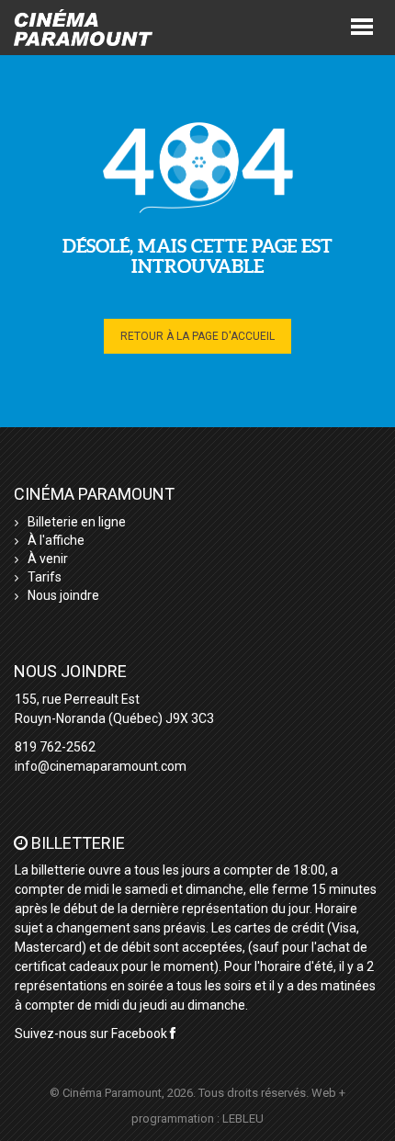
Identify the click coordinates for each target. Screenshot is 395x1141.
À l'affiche (56, 540)
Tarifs (45, 577)
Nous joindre (63, 595)
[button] (362, 25)
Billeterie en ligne (77, 521)
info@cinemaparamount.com (100, 766)
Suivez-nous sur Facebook (92, 1033)
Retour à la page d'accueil (197, 336)
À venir (48, 558)
